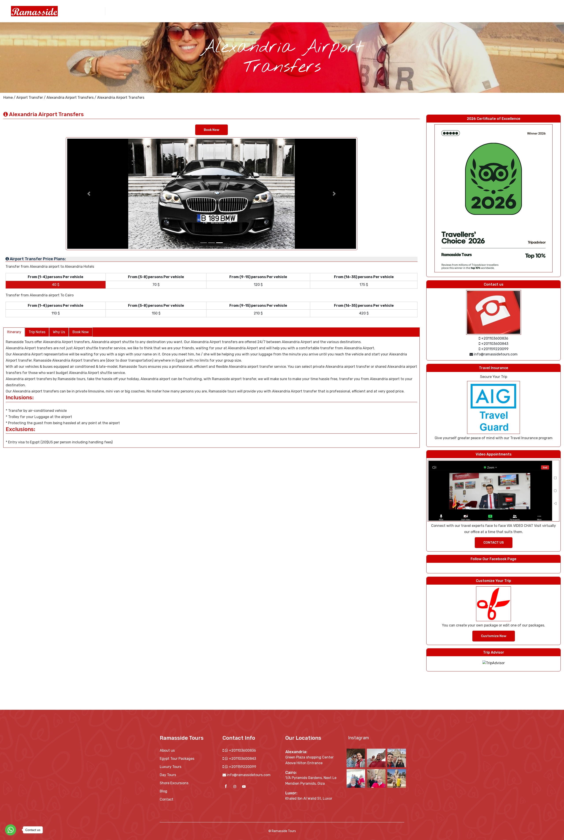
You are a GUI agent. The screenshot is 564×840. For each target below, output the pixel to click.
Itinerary (14, 332)
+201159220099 (242, 767)
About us (374, 11)
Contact (506, 11)
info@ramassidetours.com (249, 775)
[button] (89, 194)
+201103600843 (242, 758)
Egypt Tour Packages (177, 758)
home (358, 11)
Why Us (59, 332)
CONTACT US (493, 543)
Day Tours (423, 11)
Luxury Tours (170, 767)
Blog (163, 791)
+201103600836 (242, 750)
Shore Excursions (449, 11)
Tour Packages (399, 11)
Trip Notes (37, 332)
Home (8, 97)
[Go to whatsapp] (10, 829)
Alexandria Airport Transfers (70, 97)
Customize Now (493, 636)
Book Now (211, 130)
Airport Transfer (481, 11)
